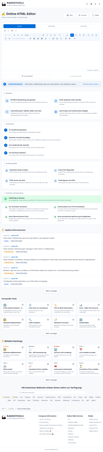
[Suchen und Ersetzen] (74, 38)
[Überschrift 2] (18, 35)
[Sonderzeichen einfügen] (61, 38)
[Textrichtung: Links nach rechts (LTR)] (66, 38)
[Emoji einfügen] (57, 38)
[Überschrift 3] (22, 35)
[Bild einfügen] (38, 38)
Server (70, 431)
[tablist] (51, 26)
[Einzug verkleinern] (92, 35)
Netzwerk (27, 397)
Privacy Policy (44, 422)
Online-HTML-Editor (16, 241)
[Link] (30, 38)
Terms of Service (45, 419)
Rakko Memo (93, 431)
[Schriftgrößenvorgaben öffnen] (39, 35)
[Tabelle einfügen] (34, 38)
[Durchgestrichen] (55, 35)
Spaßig (93, 400)
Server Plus (93, 425)
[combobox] (27, 35)
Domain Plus (93, 428)
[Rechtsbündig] (80, 35)
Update (6, 241)
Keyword (71, 428)
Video (9, 400)
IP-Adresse (36, 400)
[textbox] (51, 55)
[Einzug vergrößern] (88, 35)
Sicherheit (40, 397)
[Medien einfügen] (42, 38)
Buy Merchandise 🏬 (47, 434)
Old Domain (72, 443)
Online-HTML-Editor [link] (23, 409)
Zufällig (91, 397)
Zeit (75, 397)
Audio (28, 400)
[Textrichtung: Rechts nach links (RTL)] (70, 38)
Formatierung (75, 400)
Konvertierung (67, 397)
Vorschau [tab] (83, 26)
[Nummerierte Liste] (9, 38)
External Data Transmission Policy (51, 425)
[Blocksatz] (83, 35)
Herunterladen (77, 76)
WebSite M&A (72, 422)
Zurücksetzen (28, 76)
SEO (34, 397)
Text (21, 397)
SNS (51, 400)
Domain (71, 434)
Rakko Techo (93, 419)
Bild (85, 397)
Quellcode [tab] (51, 26)
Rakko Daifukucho (95, 422)
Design (80, 397)
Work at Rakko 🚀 (45, 431)
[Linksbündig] (72, 35)
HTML (59, 397)
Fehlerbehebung (8, 252)
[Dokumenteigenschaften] (5, 30)
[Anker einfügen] (45, 38)
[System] (95, 4)
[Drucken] (12, 30)
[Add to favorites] (22, 304)
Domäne (98, 397)
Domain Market (73, 437)
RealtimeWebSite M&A (75, 425)
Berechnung (21, 400)
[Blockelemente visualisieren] (8, 30)
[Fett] (43, 35)
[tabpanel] (51, 52)
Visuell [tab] (19, 26)
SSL (83, 400)
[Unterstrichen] (51, 35)
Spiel (87, 400)
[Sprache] (91, 4)
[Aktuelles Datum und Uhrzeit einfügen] (53, 38)
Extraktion (58, 400)
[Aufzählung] (5, 38)
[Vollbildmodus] (16, 30)
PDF (14, 400)
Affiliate (70, 440)
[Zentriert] (76, 35)
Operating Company (46, 428)
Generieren (44, 400)
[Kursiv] (47, 35)
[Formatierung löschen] (96, 35)
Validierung (66, 400)
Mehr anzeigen (51, 291)
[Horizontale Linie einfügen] (49, 38)
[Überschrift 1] (14, 35)
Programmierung (50, 397)
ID (69, 419)
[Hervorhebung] (67, 35)
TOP (3, 409)
